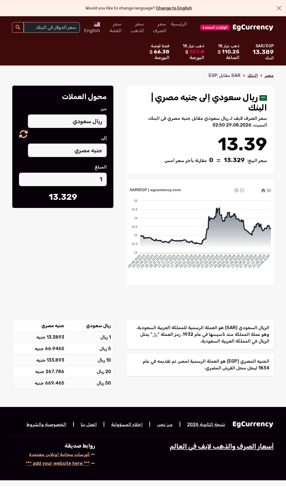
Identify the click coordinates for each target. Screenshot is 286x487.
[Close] (279, 8)
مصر (269, 75)
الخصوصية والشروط (46, 424)
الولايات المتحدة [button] (214, 27)
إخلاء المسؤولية (126, 424)
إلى (104, 138)
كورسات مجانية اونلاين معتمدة (59, 454)
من (104, 108)
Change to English (174, 8)
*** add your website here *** (58, 463)
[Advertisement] (62, 254)
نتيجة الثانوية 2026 (206, 424)
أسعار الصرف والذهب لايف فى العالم (222, 446)
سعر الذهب (137, 27)
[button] (23, 134)
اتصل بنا (89, 424)
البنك (252, 75)
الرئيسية (179, 24)
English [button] (92, 30)
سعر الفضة (115, 27)
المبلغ (101, 167)
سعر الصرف (159, 27)
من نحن (165, 424)
